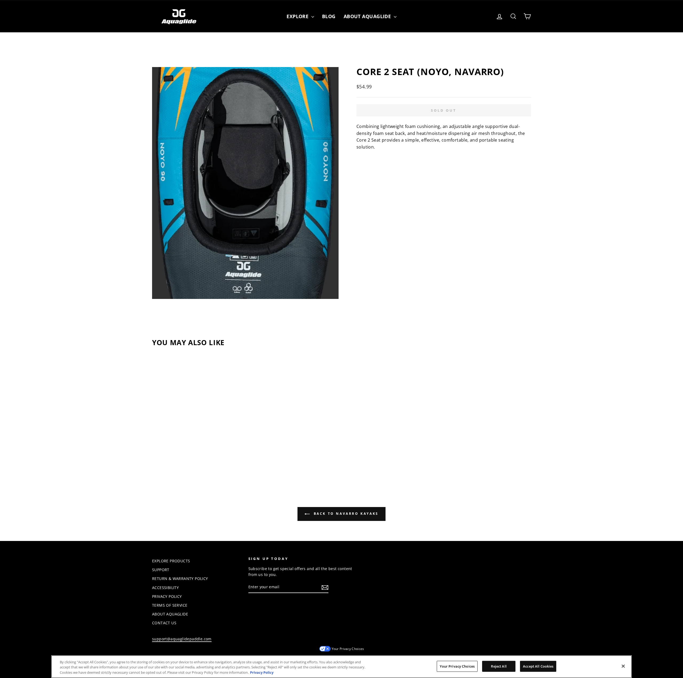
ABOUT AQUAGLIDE (170, 614)
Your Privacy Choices (348, 648)
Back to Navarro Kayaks (345, 513)
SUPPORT (160, 569)
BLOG (329, 16)
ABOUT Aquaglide (368, 16)
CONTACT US (164, 622)
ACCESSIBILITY (165, 587)
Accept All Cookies (538, 666)
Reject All (498, 666)
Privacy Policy (261, 672)
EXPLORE (298, 16)
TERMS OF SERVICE (169, 605)
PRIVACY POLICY (167, 596)
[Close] (623, 666)
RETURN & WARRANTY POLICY (180, 578)
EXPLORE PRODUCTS (171, 560)
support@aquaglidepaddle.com (182, 638)
